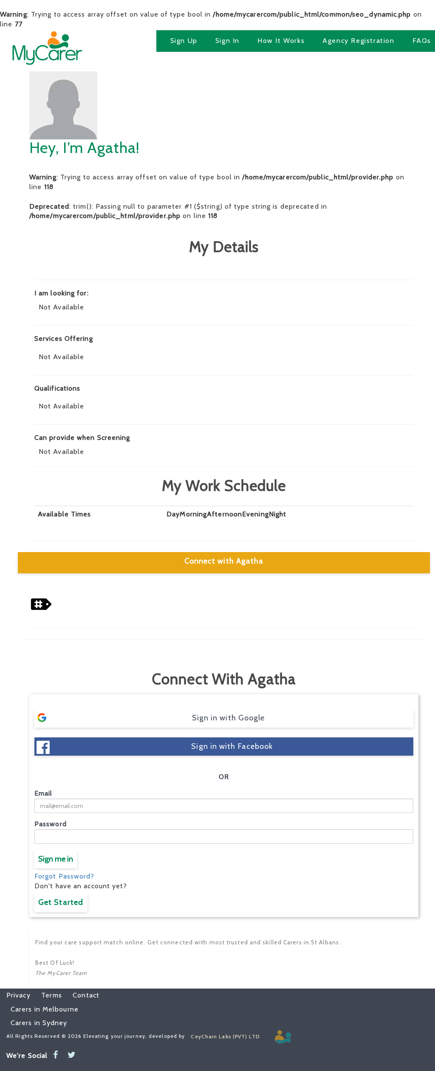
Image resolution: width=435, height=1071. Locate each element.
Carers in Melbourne (45, 1009)
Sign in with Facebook (232, 746)
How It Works (281, 41)
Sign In (227, 41)
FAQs (421, 41)
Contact (81, 995)
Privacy (18, 995)
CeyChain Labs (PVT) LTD (225, 1036)
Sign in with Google (228, 717)
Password (50, 824)
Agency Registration (358, 41)
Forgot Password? (64, 876)
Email (43, 793)
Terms (47, 995)
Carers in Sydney (39, 1023)
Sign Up (184, 41)
